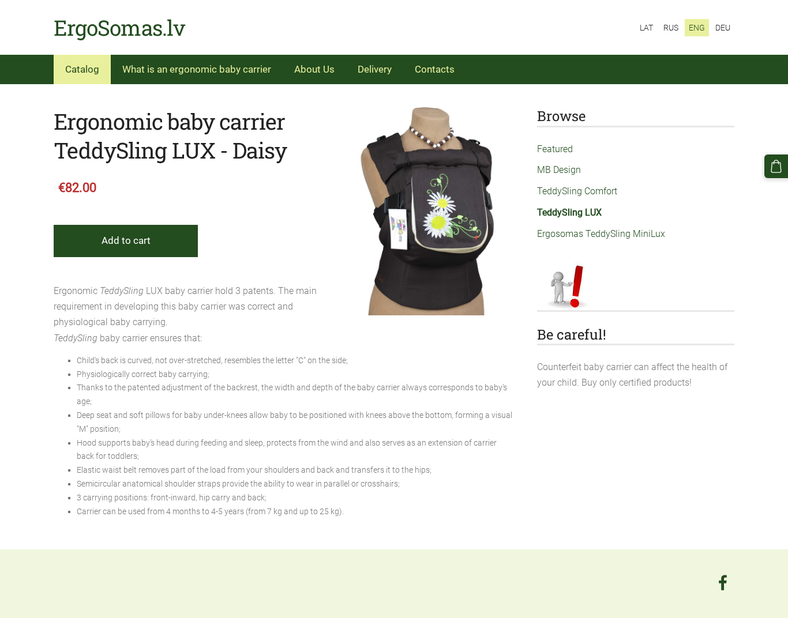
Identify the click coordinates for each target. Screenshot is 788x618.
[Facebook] (722, 582)
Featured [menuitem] (555, 149)
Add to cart (126, 240)
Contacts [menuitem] (435, 69)
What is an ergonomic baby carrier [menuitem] (196, 69)
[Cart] (776, 166)
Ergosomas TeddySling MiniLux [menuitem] (601, 233)
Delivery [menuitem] (375, 69)
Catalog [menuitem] (82, 69)
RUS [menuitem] (670, 27)
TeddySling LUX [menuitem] (569, 212)
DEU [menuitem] (722, 27)
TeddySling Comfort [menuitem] (577, 191)
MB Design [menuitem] (559, 169)
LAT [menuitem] (646, 27)
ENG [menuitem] (697, 27)
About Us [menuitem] (314, 69)
